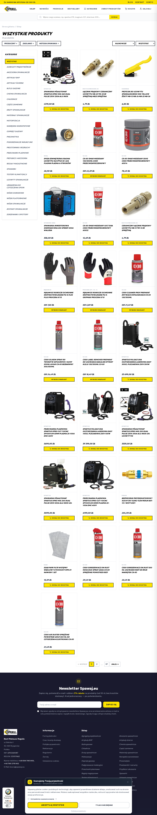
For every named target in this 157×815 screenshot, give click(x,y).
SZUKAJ (114, 17)
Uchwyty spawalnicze (128, 777)
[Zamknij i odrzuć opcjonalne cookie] (127, 782)
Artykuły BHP (86, 740)
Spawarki (123, 773)
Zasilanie (28, 43)
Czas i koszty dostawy (52, 740)
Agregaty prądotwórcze (91, 736)
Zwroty (46, 757)
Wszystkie (12, 61)
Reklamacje (48, 748)
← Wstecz (82, 664)
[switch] (8, 805)
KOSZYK (131, 9)
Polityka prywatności (51, 744)
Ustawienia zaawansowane (42, 799)
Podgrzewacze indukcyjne (92, 765)
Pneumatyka (124, 761)
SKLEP (32, 9)
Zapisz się (111, 705)
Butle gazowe (86, 744)
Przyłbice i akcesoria (127, 769)
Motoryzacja (86, 757)
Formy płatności (49, 736)
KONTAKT (139, 2)
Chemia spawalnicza (127, 744)
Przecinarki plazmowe (90, 769)
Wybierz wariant (98, 176)
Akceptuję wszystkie (52, 805)
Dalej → (115, 664)
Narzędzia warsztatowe (128, 757)
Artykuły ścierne (126, 740)
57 (107, 664)
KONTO (149, 2)
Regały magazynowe (89, 773)
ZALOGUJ (147, 9)
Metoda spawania (49, 43)
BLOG (130, 2)
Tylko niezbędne (104, 805)
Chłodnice (85, 748)
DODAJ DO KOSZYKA (60, 109)
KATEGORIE (92, 9)
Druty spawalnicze (88, 752)
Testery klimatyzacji (89, 777)
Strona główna (8, 27)
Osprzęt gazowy (88, 761)
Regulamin (47, 752)
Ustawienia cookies (51, 761)
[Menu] (12, 789)
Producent (10, 43)
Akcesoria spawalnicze (128, 736)
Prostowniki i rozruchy (128, 765)
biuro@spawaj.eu (17, 767)
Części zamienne (126, 748)
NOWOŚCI (44, 9)
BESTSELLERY (73, 9)
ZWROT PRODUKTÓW (111, 9)
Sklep (19, 27)
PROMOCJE (58, 9)
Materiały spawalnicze (128, 752)
